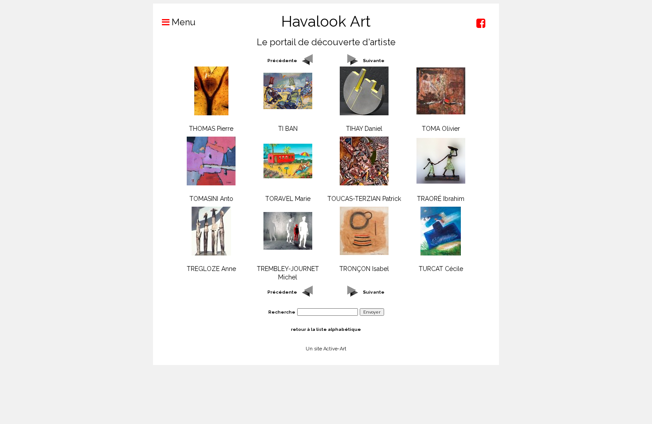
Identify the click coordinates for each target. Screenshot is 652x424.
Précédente (282, 60)
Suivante (374, 60)
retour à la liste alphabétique (326, 329)
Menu (182, 22)
